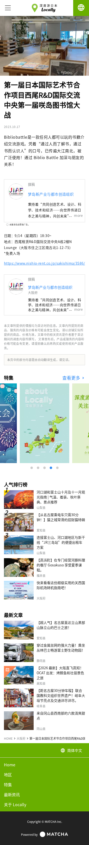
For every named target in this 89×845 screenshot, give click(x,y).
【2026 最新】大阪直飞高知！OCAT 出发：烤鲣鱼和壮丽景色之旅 (60, 672)
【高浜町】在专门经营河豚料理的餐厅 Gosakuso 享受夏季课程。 (61, 564)
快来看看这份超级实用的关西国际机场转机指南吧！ (61, 585)
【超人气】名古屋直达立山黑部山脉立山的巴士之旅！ (61, 625)
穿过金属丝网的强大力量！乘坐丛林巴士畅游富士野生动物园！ (61, 648)
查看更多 (71, 377)
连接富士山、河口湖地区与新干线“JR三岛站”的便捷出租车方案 (61, 542)
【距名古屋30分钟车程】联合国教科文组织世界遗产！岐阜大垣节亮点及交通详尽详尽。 (61, 695)
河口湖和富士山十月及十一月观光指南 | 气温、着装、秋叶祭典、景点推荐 (61, 496)
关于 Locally (15, 804)
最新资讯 (12, 794)
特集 (8, 784)
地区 (8, 775)
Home (9, 765)
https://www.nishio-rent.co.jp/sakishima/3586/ (44, 263)
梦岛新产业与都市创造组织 (51, 194)
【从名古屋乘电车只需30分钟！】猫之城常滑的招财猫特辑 (61, 517)
